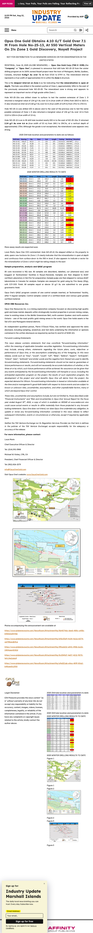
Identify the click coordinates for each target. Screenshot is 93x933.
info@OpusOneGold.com (15, 469)
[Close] (44, 884)
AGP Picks (7, 4)
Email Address (13, 911)
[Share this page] (86, 30)
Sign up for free (24, 921)
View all (87, 3)
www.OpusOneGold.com (37, 474)
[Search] (75, 30)
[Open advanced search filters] (80, 30)
